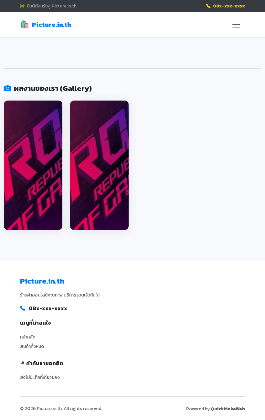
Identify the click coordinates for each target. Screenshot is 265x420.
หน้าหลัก (27, 337)
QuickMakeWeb (228, 408)
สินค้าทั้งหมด (32, 346)
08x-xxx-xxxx (228, 6)
